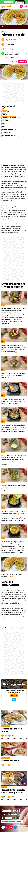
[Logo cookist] (6, 6)
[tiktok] (3, 827)
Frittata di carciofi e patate (11, 730)
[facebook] (15, 827)
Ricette (3, 678)
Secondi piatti (10, 678)
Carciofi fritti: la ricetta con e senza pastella (13, 791)
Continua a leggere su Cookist (14, 628)
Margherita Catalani (10, 57)
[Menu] (21, 6)
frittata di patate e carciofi (9, 233)
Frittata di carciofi (10, 760)
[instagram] (7, 827)
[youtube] (11, 827)
